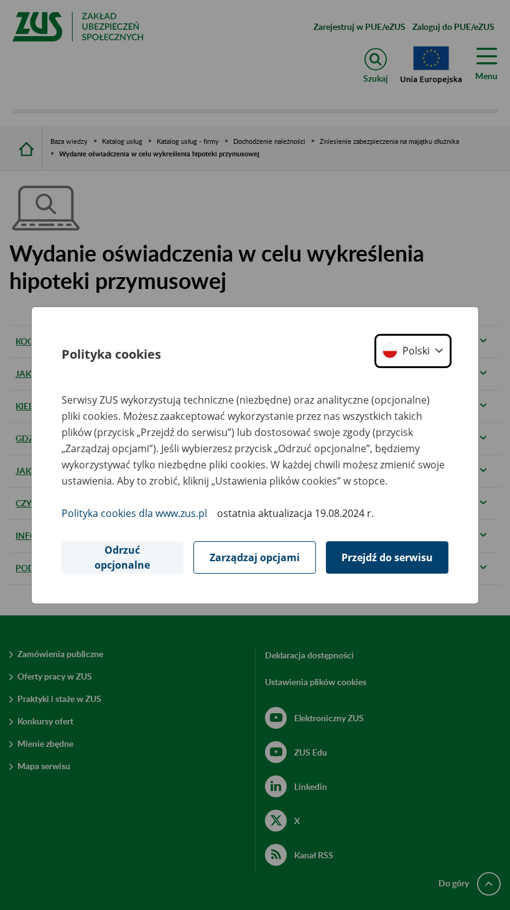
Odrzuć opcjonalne (122, 557)
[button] (413, 351)
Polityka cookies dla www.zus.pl (134, 513)
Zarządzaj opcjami (255, 557)
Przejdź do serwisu (387, 557)
